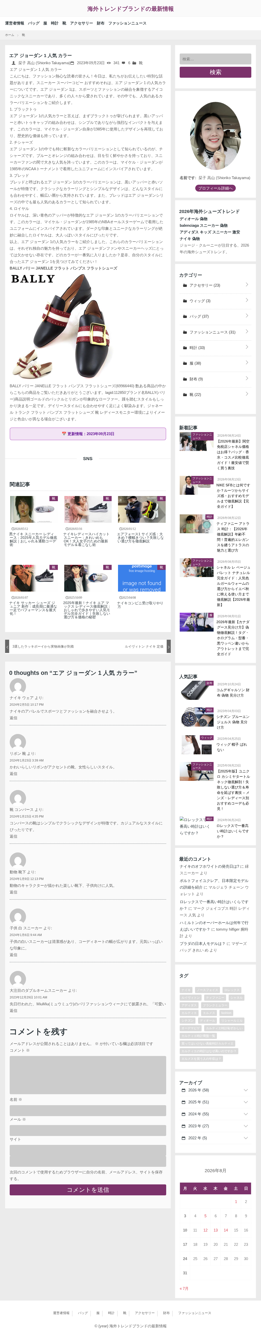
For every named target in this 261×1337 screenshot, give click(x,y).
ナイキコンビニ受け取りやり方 (140, 604)
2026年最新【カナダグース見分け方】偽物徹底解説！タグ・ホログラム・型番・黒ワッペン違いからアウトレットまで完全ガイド (233, 638)
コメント (20, 1050)
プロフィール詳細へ (215, 188)
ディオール (207, 1020)
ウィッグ (200, 301)
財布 (101, 23)
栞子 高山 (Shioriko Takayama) (43, 63)
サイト (15, 1139)
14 (226, 1230)
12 (205, 1230)
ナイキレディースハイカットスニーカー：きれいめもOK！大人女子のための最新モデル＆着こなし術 (87, 539)
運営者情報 (14, 23)
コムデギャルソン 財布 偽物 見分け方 (233, 692)
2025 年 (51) (198, 1102)
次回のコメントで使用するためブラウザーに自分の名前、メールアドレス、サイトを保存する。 (86, 1175)
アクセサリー (81, 23)
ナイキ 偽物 (190, 238)
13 (216, 1230)
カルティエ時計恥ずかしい (224, 1028)
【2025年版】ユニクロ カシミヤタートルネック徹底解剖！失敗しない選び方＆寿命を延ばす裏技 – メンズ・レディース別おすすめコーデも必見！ (233, 790)
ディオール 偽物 (193, 219)
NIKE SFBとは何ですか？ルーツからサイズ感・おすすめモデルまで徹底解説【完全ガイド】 (233, 496)
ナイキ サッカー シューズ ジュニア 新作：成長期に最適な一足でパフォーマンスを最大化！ (33, 608)
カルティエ (189, 1013)
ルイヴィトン (190, 997)
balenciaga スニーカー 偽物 (204, 225)
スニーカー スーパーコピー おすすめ (68, 83)
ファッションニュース (127, 23)
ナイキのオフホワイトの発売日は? (209, 866)
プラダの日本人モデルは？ (203, 943)
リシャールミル (232, 1020)
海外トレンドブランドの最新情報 (130, 9)
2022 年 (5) (197, 1138)
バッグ (34, 23)
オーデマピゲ (190, 1028)
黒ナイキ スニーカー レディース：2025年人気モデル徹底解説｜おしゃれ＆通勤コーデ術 (33, 539)
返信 (13, 718)
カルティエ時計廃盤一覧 (198, 1036)
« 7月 (184, 1288)
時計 (55, 23)
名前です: (188, 178)
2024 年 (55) (198, 1114)
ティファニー (215, 997)
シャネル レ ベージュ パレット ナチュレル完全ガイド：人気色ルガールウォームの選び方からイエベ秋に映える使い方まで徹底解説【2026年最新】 (234, 586)
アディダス (189, 1005)
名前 (16, 1099)
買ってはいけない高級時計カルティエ (207, 1043)
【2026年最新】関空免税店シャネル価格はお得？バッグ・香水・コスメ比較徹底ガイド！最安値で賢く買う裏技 (233, 454)
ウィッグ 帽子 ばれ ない (232, 747)
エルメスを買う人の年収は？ (201, 1059)
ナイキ (186, 990)
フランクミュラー (215, 1005)
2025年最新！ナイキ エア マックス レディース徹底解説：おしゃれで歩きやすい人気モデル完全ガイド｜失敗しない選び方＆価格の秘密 (87, 610)
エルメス (209, 1013)
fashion (226, 1013)
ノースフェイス (207, 990)
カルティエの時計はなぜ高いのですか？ (209, 1051)
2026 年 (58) (198, 1090)
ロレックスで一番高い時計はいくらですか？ (233, 831)
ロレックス (232, 990)
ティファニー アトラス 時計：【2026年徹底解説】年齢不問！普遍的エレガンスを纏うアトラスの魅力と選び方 (233, 537)
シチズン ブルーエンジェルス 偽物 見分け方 (233, 722)
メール (18, 1119)
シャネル (236, 997)
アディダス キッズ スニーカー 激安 (210, 232)
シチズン (187, 1020)
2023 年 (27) (198, 1126)
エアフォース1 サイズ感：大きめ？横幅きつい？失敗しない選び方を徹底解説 (141, 537)
